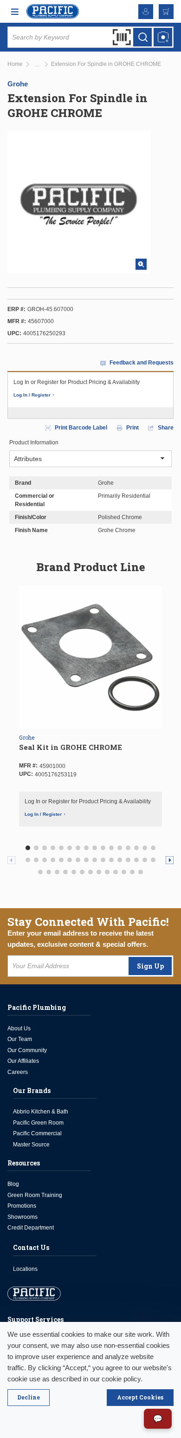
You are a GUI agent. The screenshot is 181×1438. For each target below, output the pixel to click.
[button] (28, 848)
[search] (142, 37)
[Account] (145, 11)
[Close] (28, 1397)
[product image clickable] (90, 657)
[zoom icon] (141, 264)
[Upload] (163, 37)
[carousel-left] (11, 860)
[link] (37, 64)
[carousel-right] (170, 860)
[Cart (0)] (166, 11)
